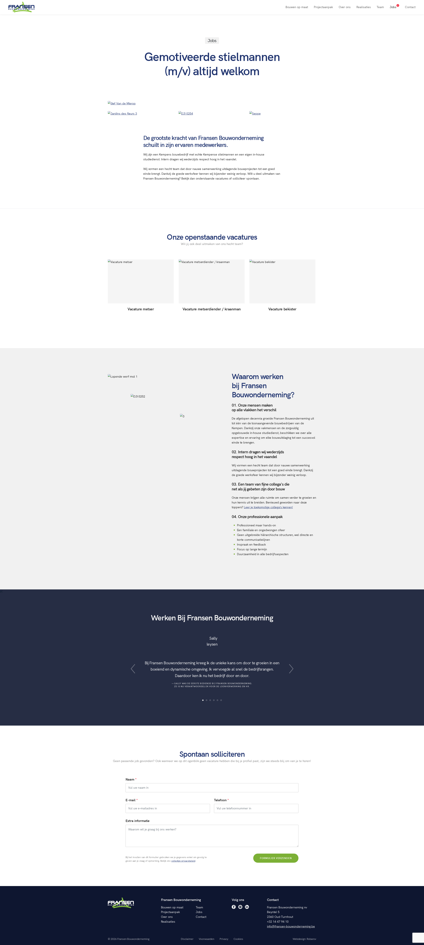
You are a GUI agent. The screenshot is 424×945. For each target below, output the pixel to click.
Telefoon (220, 800)
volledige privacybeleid (183, 861)
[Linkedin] (247, 907)
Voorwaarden (206, 939)
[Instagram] (240, 907)
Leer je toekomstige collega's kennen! (268, 507)
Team (380, 7)
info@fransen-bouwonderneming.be (291, 926)
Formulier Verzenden (276, 858)
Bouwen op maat (297, 7)
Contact (410, 7)
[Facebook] (234, 907)
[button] (133, 668)
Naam (130, 779)
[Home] (21, 7)
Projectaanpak (323, 7)
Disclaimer (187, 939)
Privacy (224, 939)
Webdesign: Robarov (304, 939)
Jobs (394, 6)
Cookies (238, 939)
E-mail (130, 800)
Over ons (345, 7)
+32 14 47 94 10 (277, 921)
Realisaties (363, 7)
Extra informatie (137, 820)
